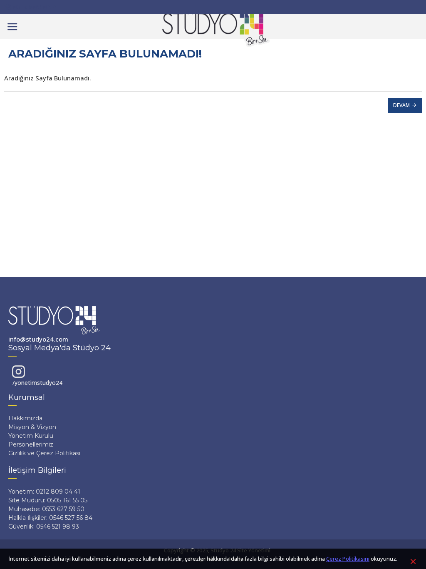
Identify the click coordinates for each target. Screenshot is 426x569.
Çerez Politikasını (347, 558)
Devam (401, 105)
